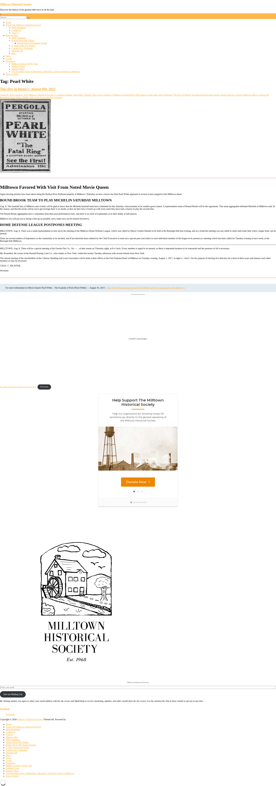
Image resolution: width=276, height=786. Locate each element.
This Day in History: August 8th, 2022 (27, 89)
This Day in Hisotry (182, 95)
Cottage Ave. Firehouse (22, 48)
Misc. (14, 53)
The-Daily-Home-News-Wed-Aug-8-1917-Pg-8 (18, 387)
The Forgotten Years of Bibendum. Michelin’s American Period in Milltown (46, 71)
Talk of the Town (37, 97)
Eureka (216, 95)
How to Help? (12, 74)
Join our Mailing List (12, 694)
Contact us (16, 30)
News (8, 56)
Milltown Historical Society (16, 4)
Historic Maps (18, 69)
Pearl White (15, 97)
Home (8, 22)
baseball (195, 95)
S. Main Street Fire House (23, 46)
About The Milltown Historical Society (23, 25)
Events (9, 58)
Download (44, 387)
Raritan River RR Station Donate (32, 43)
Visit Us (15, 33)
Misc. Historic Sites (87, 95)
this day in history (54, 97)
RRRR (25, 97)
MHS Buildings (19, 27)
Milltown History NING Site (25, 64)
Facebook (4, 709)
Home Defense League (231, 95)
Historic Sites (12, 35)
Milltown (247, 95)
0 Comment (59, 95)
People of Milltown (113, 95)
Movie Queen (258, 95)
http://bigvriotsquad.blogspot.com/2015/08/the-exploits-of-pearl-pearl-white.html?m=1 (146, 288)
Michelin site (17, 51)
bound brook (206, 95)
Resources (10, 61)
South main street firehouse (159, 95)
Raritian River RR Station (134, 95)
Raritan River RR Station (23, 40)
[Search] (28, 18)
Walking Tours (18, 66)
